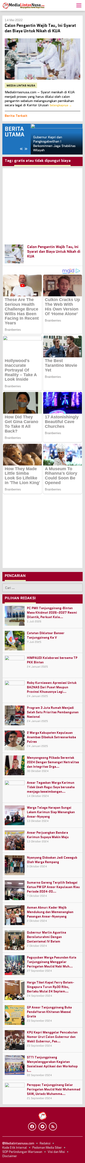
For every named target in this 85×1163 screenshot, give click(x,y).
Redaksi (45, 1143)
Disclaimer (9, 1156)
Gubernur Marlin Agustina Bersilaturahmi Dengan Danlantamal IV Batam (46, 937)
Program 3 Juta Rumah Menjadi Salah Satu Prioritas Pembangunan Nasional (53, 712)
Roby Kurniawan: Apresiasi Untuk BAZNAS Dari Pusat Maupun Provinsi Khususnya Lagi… (51, 687)
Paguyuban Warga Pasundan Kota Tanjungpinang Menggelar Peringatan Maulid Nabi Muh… (51, 962)
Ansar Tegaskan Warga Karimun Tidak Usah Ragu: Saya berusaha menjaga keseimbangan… (51, 787)
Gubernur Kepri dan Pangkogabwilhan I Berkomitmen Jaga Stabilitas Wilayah (54, 143)
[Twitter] (42, 1126)
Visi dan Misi (56, 1152)
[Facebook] (32, 1126)
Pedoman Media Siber (47, 1147)
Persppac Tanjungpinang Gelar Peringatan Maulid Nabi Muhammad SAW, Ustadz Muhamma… (53, 1089)
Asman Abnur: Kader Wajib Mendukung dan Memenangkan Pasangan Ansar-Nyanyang (50, 912)
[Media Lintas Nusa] (23, 5)
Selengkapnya (59, 105)
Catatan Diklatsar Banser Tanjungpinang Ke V (45, 635)
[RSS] (53, 1126)
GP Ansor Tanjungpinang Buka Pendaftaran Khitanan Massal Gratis (49, 1012)
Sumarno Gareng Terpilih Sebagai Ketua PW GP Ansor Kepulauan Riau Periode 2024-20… (53, 887)
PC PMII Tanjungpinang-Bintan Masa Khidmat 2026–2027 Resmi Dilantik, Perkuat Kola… (52, 612)
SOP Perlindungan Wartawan (22, 1152)
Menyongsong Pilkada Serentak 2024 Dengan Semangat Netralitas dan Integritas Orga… (53, 762)
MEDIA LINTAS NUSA (21, 85)
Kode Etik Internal (14, 1147)
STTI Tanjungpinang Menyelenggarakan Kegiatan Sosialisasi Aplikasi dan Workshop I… (52, 1064)
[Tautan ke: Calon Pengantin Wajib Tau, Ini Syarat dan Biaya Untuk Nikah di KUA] (42, 59)
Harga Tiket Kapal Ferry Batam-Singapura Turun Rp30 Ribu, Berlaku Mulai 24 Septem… (50, 987)
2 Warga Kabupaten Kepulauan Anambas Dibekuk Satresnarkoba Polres (51, 737)
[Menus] (79, 5)
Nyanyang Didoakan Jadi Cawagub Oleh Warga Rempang (52, 859)
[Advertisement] (42, 204)
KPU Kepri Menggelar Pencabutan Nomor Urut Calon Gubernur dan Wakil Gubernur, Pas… (52, 1037)
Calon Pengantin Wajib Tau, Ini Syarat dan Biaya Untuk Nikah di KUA (40, 28)
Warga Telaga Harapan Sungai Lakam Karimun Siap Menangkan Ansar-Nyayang (51, 812)
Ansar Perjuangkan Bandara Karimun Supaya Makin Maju (48, 834)
